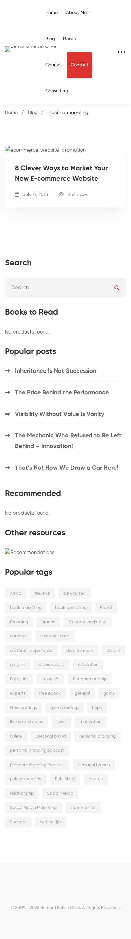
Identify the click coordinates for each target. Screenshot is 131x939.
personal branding (97, 736)
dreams (17, 665)
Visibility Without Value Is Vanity (59, 414)
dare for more (79, 651)
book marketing (26, 607)
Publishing (65, 779)
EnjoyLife (19, 679)
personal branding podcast (37, 750)
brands (48, 622)
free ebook (50, 693)
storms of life (83, 808)
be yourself (74, 593)
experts (18, 693)
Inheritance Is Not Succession (55, 371)
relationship (22, 793)
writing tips (51, 822)
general (82, 693)
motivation (90, 722)
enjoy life (50, 679)
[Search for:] (65, 287)
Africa (15, 593)
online (16, 736)
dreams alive (51, 665)
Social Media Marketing (33, 808)
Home (11, 112)
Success (18, 822)
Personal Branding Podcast (37, 765)
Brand (106, 607)
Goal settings (23, 708)
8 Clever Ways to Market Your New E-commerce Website (61, 173)
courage (18, 636)
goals (109, 693)
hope (97, 708)
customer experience (31, 651)
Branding (19, 622)
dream (113, 651)
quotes (96, 779)
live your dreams (26, 722)
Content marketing (87, 622)
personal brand (51, 736)
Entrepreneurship (90, 679)
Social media (60, 793)
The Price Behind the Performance (62, 393)
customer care (54, 636)
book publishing (71, 607)
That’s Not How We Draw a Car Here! (66, 468)
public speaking (26, 779)
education (88, 665)
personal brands (94, 765)
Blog (33, 112)
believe (42, 593)
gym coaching (64, 708)
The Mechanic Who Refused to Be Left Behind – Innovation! (68, 441)
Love (61, 722)
